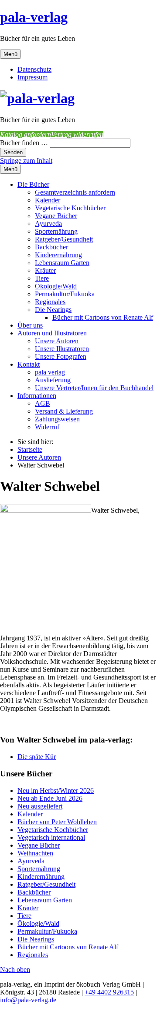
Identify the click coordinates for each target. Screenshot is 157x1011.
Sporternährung (56, 231)
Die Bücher (33, 184)
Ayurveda (48, 223)
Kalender (47, 200)
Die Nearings (53, 309)
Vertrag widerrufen (77, 134)
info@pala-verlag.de (28, 1000)
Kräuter (45, 270)
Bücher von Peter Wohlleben (57, 821)
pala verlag (50, 372)
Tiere (42, 278)
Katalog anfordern (25, 134)
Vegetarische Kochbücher (70, 208)
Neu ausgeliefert (39, 806)
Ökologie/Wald (56, 286)
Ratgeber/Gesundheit (64, 239)
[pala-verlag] (37, 98)
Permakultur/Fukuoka (65, 294)
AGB (42, 403)
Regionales (50, 301)
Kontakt (28, 364)
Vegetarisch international (51, 837)
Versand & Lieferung (64, 411)
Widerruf (47, 427)
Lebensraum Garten (62, 262)
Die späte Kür (36, 756)
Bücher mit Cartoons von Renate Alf (102, 317)
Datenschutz (34, 69)
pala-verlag (34, 17)
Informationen (36, 395)
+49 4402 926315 (109, 992)
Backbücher (51, 247)
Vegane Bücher (56, 215)
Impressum (32, 77)
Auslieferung (53, 380)
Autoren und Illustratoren (52, 333)
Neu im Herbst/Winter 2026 (55, 790)
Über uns (30, 325)
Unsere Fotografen (60, 356)
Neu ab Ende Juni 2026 (49, 798)
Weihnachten (35, 853)
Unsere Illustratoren (62, 348)
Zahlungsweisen (57, 419)
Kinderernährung (58, 255)
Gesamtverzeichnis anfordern (75, 192)
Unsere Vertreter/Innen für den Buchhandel (94, 387)
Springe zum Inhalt (26, 160)
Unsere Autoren (56, 341)
